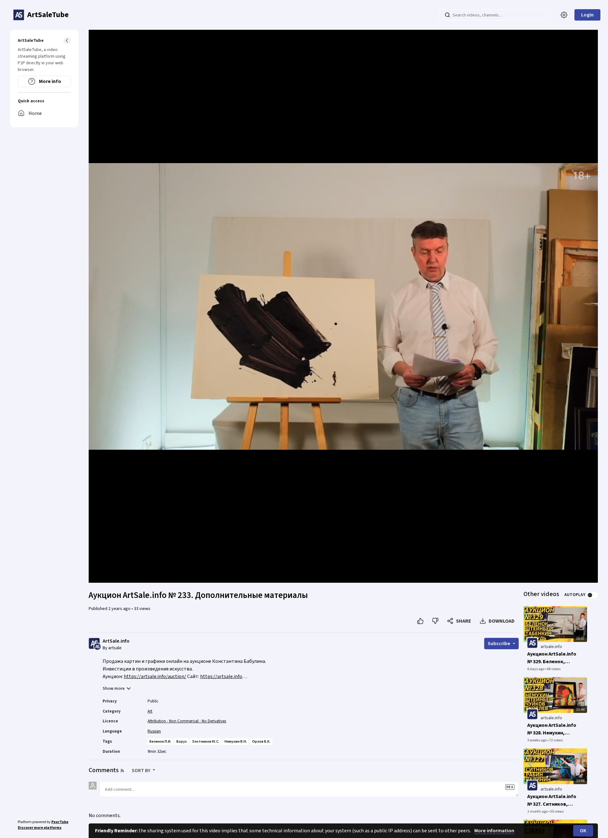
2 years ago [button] (119, 609)
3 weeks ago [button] (537, 740)
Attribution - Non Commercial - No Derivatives (187, 721)
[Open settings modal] (564, 15)
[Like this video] (420, 621)
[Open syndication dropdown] (122, 770)
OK (583, 830)
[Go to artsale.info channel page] (97, 646)
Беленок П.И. (160, 741)
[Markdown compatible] (510, 787)
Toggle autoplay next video (592, 595)
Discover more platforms (39, 827)
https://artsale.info (221, 676)
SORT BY (141, 770)
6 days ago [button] (536, 669)
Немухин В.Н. (236, 741)
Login (587, 14)
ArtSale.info (116, 641)
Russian (154, 731)
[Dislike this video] (435, 621)
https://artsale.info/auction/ (155, 676)
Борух (181, 741)
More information (494, 830)
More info (49, 81)
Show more (114, 688)
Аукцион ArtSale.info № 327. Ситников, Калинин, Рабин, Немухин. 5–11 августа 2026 (551, 800)
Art (150, 711)
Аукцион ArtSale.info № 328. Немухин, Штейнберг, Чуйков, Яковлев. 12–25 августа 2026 (551, 729)
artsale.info (551, 647)
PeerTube (59, 822)
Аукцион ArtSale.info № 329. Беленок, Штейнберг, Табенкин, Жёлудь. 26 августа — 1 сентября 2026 (551, 658)
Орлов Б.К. (261, 741)
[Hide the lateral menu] (67, 40)
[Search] (447, 15)
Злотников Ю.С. (205, 741)
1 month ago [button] (537, 811)
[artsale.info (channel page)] (532, 643)
